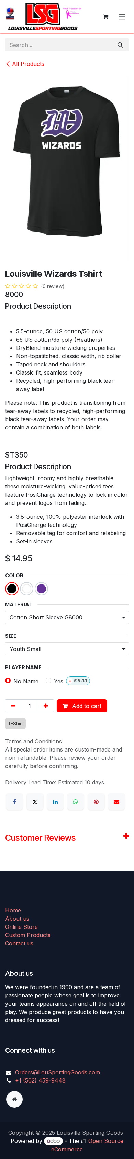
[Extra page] (14, 1099)
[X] (35, 801)
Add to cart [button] (85, 705)
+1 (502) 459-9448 (40, 1080)
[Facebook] (14, 801)
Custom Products (28, 935)
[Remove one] (13, 705)
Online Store (21, 926)
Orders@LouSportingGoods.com (57, 1072)
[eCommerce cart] (105, 16)
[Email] (116, 801)
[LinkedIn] (55, 801)
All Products (28, 63)
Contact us (19, 943)
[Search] (120, 44)
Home (13, 910)
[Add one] (46, 705)
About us (17, 918)
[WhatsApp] (75, 801)
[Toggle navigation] (122, 16)
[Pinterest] (96, 801)
